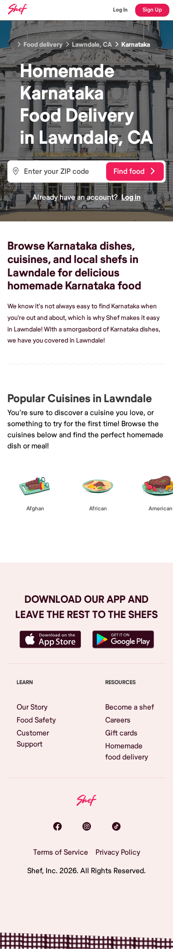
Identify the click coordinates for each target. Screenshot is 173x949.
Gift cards (121, 733)
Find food (128, 171)
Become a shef (129, 707)
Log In (120, 9)
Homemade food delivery (126, 751)
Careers (118, 720)
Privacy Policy (117, 852)
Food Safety (36, 720)
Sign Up (152, 9)
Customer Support (33, 739)
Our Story (32, 707)
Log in (131, 197)
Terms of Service (60, 852)
